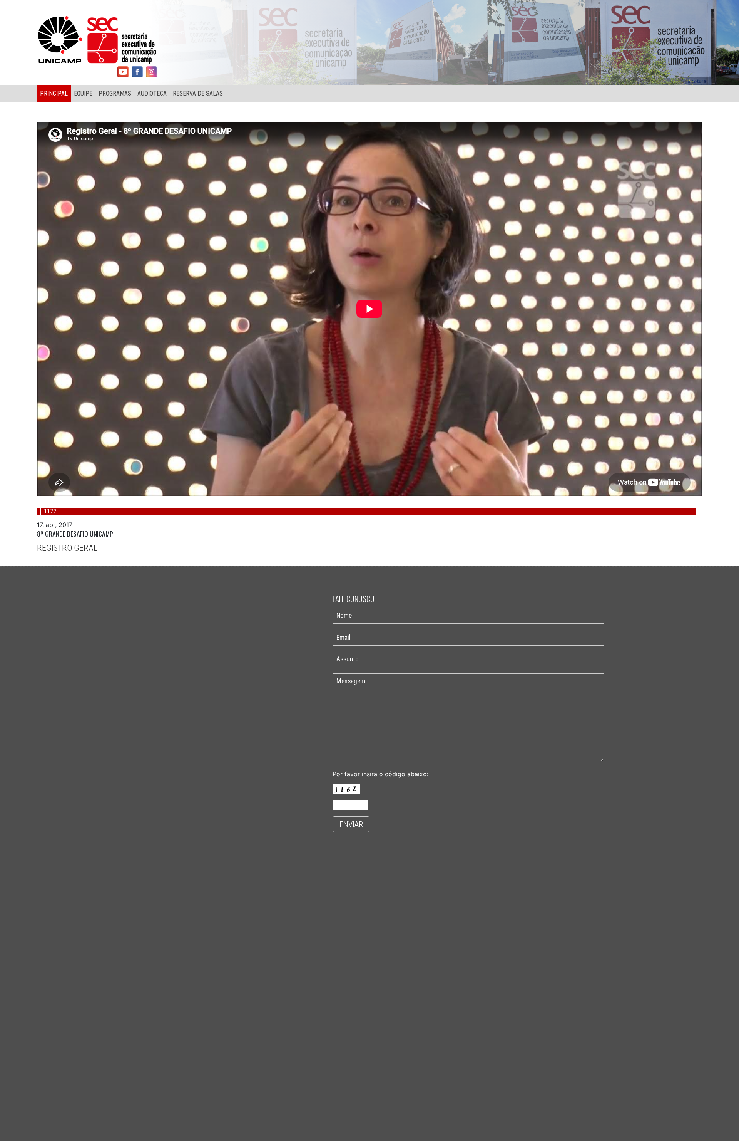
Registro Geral (67, 548)
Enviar (351, 824)
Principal (54, 93)
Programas (115, 93)
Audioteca (152, 93)
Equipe (83, 93)
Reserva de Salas (198, 93)
